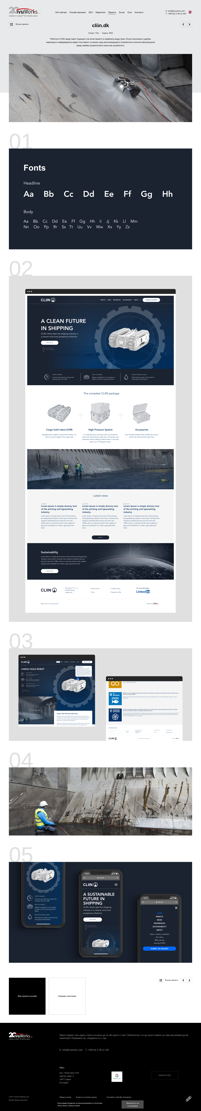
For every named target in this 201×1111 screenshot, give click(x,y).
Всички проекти (22, 24)
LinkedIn (119, 1097)
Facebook (110, 1097)
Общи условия (65, 1097)
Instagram (127, 1097)
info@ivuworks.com (72, 1050)
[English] (190, 12)
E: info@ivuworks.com (175, 11)
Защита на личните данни (86, 1097)
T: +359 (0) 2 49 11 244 (176, 14)
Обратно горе (165, 1075)
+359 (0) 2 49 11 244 (98, 1050)
